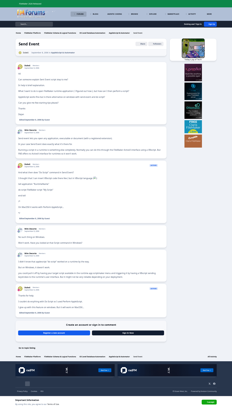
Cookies (34, 391)
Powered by (204, 391)
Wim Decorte (30, 130)
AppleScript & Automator (63, 52)
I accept (210, 402)
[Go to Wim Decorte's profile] (20, 131)
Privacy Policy (22, 391)
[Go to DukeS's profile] (20, 52)
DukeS (26, 52)
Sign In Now (128, 333)
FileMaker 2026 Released (30, 3)
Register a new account (54, 333)
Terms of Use (53, 404)
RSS (42, 391)
